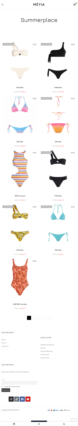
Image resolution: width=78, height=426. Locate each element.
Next (49, 318)
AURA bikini (58, 87)
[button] (74, 4)
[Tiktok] (16, 399)
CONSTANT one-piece (20, 304)
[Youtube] (27, 399)
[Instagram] (11, 399)
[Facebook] (22, 399)
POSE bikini (19, 87)
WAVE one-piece (20, 196)
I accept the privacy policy (12, 386)
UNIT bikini (20, 142)
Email (3, 380)
